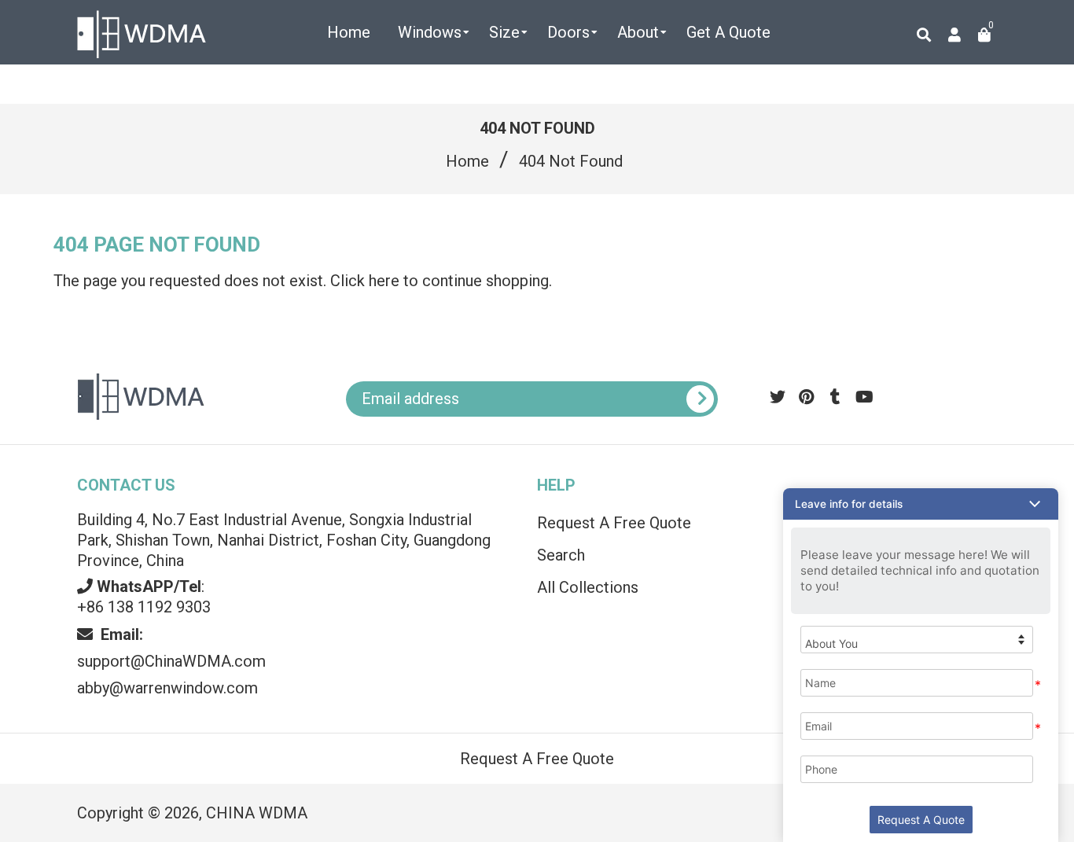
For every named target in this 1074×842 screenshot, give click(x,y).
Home (467, 161)
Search (561, 555)
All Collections (587, 587)
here (384, 280)
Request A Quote (921, 819)
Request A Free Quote (614, 522)
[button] (920, 504)
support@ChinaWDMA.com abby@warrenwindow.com (171, 661)
